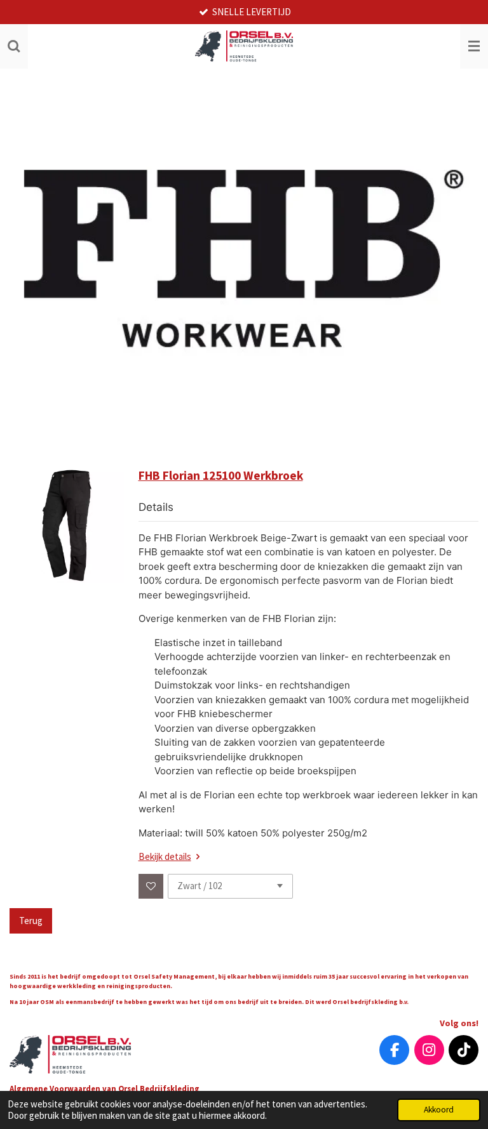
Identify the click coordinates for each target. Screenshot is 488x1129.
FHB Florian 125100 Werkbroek (221, 475)
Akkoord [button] (439, 1109)
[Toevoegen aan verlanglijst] (151, 886)
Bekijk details (165, 856)
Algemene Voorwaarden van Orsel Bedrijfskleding (105, 1088)
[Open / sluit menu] (474, 46)
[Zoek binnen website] (14, 46)
